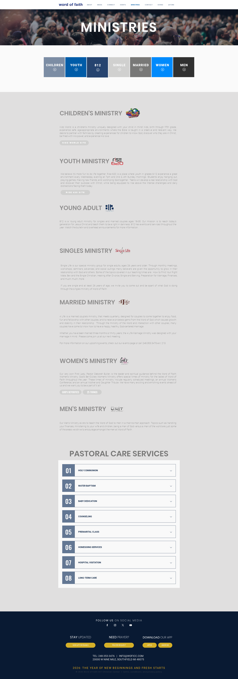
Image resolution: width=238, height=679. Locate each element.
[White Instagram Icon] (235, 4)
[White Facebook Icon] (231, 4)
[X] (122, 625)
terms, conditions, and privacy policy (142, 672)
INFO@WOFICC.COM (131, 655)
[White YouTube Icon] (130, 625)
